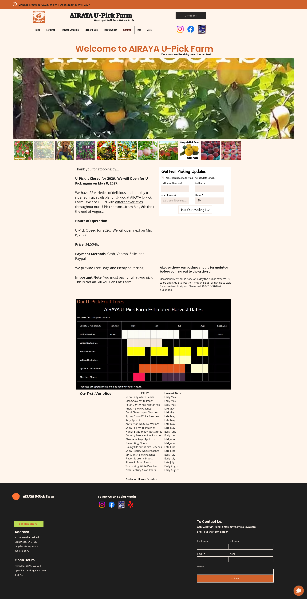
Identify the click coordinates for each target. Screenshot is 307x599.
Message (200, 566)
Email (169, 194)
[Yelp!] (131, 505)
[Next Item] (289, 98)
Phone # (199, 194)
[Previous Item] (18, 98)
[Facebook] (190, 29)
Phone (232, 554)
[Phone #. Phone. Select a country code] (200, 201)
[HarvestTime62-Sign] (201, 29)
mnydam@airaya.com (26, 546)
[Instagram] (180, 29)
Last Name (200, 182)
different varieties (129, 202)
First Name (171, 182)
